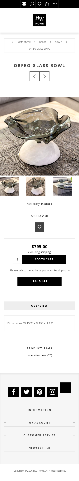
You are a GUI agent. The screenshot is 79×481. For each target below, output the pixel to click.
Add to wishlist (39, 227)
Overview (39, 305)
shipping (45, 252)
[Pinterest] (39, 392)
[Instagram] (52, 392)
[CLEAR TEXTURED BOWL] (35, 76)
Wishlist (39, 4)
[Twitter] (26, 392)
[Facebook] (13, 392)
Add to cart (44, 259)
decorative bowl (37, 355)
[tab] (39, 305)
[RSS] (65, 387)
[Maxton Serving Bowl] (44, 76)
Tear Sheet (39, 281)
